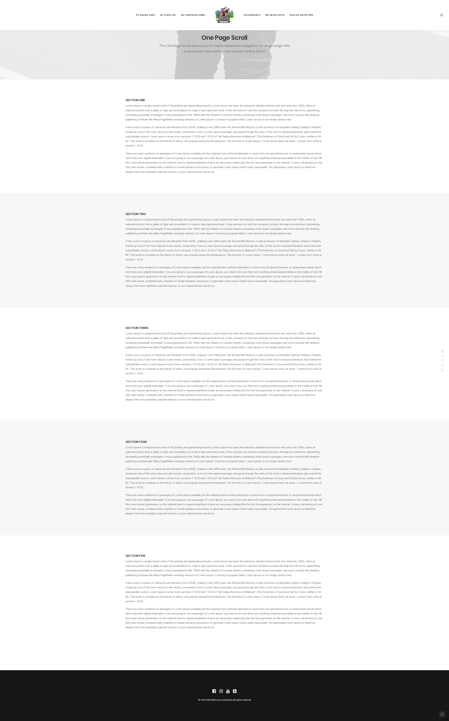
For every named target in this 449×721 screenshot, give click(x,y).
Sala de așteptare (301, 14)
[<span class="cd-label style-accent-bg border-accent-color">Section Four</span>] (442, 365)
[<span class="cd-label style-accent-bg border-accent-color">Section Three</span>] (442, 360)
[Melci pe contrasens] (224, 15)
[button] (441, 15)
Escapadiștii (252, 14)
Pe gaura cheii (145, 14)
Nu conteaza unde (193, 14)
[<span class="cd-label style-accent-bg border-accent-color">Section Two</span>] (442, 356)
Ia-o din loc (168, 14)
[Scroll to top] (442, 714)
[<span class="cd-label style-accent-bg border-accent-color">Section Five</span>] (442, 370)
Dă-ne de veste (275, 14)
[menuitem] (145, 15)
